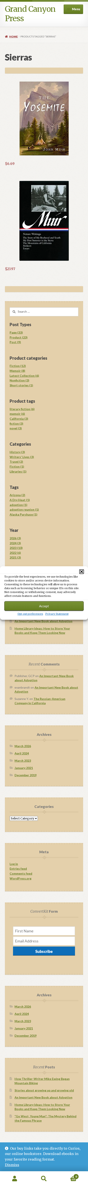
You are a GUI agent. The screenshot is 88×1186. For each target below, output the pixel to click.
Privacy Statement (57, 613)
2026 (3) (15, 538)
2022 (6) (15, 553)
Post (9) (15, 342)
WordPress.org (20, 878)
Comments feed (21, 873)
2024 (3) (15, 543)
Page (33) (16, 332)
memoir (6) (17, 414)
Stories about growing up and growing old (44, 1090)
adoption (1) (18, 505)
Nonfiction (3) (19, 380)
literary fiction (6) (22, 409)
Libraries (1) (18, 471)
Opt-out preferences (30, 613)
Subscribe (44, 951)
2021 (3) (15, 557)
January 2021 (24, 768)
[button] (81, 571)
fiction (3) (16, 423)
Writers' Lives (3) (22, 457)
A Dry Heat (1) (20, 500)
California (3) (19, 418)
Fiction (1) (17, 466)
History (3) (17, 452)
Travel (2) (16, 461)
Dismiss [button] (12, 1165)
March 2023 (23, 760)
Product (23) (19, 337)
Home (13, 36)
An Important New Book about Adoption (43, 621)
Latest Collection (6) (24, 375)
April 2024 (22, 753)
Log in (14, 864)
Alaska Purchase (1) (23, 514)
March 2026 (23, 746)
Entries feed (18, 868)
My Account (14, 1178)
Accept (44, 606)
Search (44, 1178)
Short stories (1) (21, 385)
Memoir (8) (17, 371)
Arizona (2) (17, 495)
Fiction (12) (18, 366)
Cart (68, 1175)
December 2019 (26, 775)
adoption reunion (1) (24, 509)
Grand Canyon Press (30, 13)
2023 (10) (16, 548)
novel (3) (16, 428)
